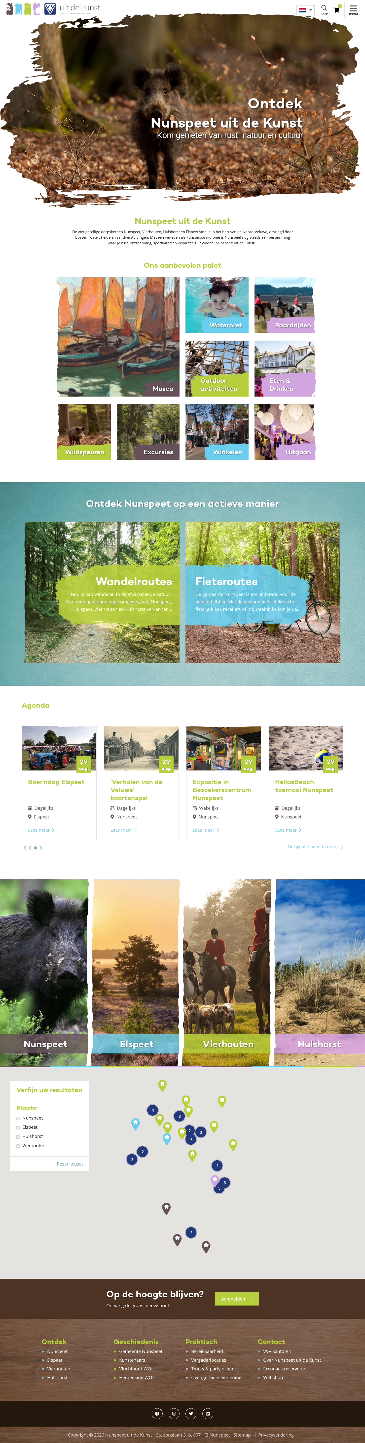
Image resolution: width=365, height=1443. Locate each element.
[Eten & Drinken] (286, 368)
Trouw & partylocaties (214, 1369)
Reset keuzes (70, 1164)
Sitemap (242, 1435)
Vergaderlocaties (208, 1360)
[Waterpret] (217, 304)
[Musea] (114, 336)
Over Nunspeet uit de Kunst (292, 1360)
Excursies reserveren (284, 1369)
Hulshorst (32, 1136)
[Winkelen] (217, 431)
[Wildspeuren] (79, 431)
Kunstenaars (132, 1360)
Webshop (273, 1377)
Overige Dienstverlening (216, 1377)
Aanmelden (233, 1299)
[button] (25, 847)
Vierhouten (33, 1145)
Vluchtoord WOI (135, 1369)
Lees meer (39, 830)
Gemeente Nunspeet (140, 1351)
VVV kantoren (277, 1351)
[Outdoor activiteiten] (217, 368)
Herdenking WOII (137, 1377)
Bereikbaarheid (207, 1351)
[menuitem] (305, 10)
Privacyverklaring (276, 1435)
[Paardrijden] (286, 304)
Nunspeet (32, 1118)
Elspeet (29, 1127)
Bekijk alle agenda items (313, 847)
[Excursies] (148, 431)
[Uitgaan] (286, 431)
